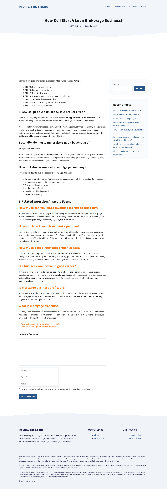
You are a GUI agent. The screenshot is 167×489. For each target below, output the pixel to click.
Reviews (133, 7)
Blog (143, 7)
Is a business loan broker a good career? (47, 266)
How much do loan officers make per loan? (49, 226)
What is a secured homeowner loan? (128, 110)
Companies (120, 7)
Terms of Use (135, 438)
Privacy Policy (135, 435)
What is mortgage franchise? (39, 306)
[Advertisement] (83, 55)
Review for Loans (33, 7)
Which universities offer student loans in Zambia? (40, 324)
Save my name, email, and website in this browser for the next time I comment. (56, 389)
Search (116, 84)
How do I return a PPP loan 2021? (127, 114)
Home (107, 7)
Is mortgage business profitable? (42, 287)
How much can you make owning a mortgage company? (58, 208)
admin (94, 26)
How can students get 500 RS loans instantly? (38, 327)
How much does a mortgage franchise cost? (49, 248)
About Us (98, 435)
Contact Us (99, 438)
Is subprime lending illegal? (124, 118)
